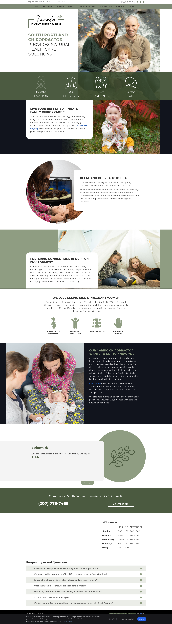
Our (71, 94)
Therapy (118, 332)
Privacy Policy (67, 621)
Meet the (41, 94)
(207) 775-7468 (130, 2)
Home (36, 6)
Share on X (138, 614)
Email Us (50, 2)
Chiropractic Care (86, 6)
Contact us (95, 384)
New (101, 94)
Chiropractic (53, 332)
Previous (85, 482)
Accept (141, 619)
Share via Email (144, 614)
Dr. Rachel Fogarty (65, 6)
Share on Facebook (141, 614)
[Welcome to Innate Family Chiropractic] (46, 28)
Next (89, 482)
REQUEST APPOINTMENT (36, 2)
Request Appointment (118, 614)
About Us (47, 6)
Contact (131, 94)
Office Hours (61, 2)
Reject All (111, 619)
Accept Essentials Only (127, 619)
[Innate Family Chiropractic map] (86, 535)
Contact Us (133, 6)
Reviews (120, 6)
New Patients (106, 6)
